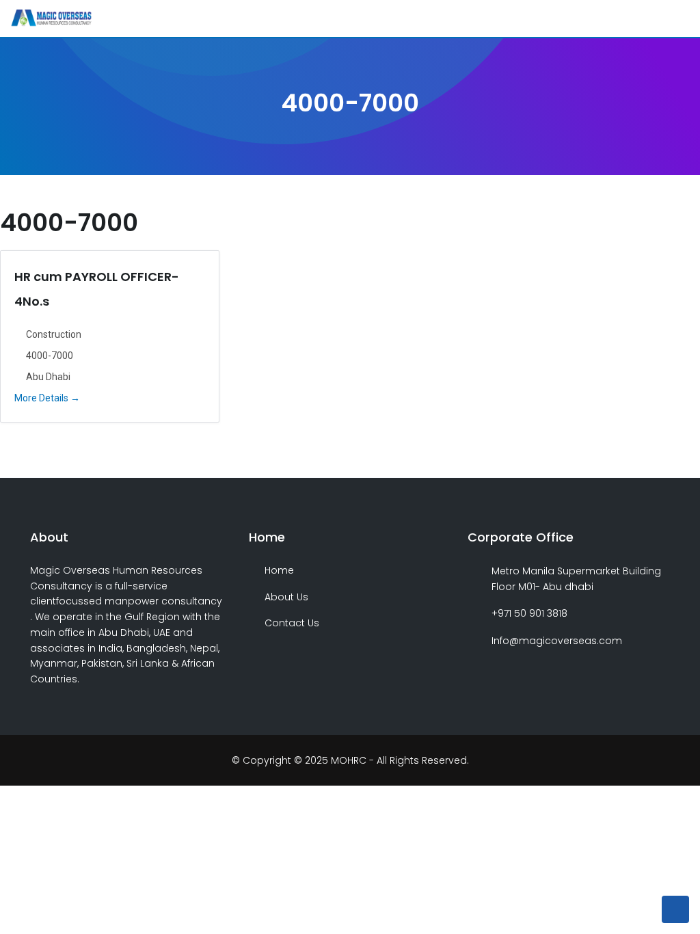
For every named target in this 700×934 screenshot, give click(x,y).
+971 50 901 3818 (529, 613)
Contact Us (292, 623)
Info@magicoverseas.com (557, 641)
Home (279, 570)
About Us (286, 597)
